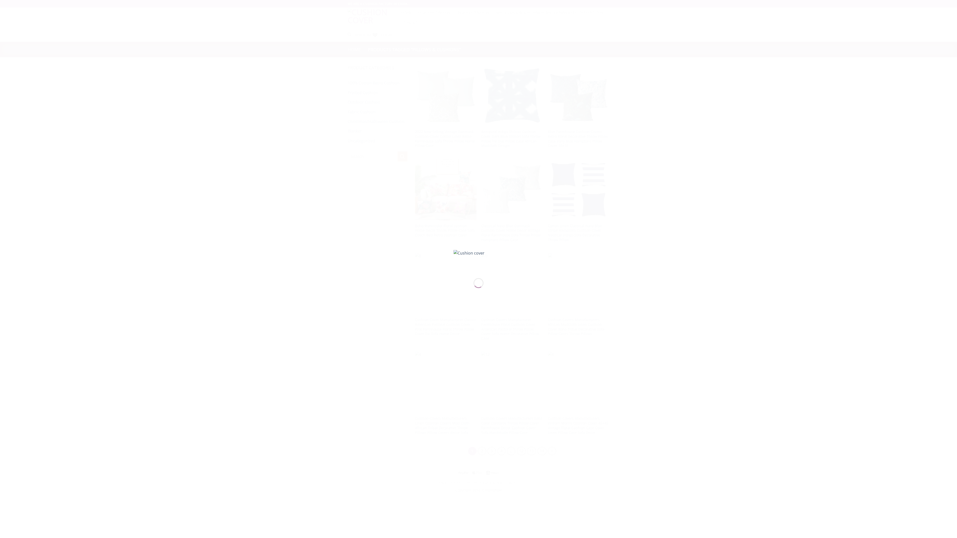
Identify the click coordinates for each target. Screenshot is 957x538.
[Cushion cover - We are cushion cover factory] (478, 260)
